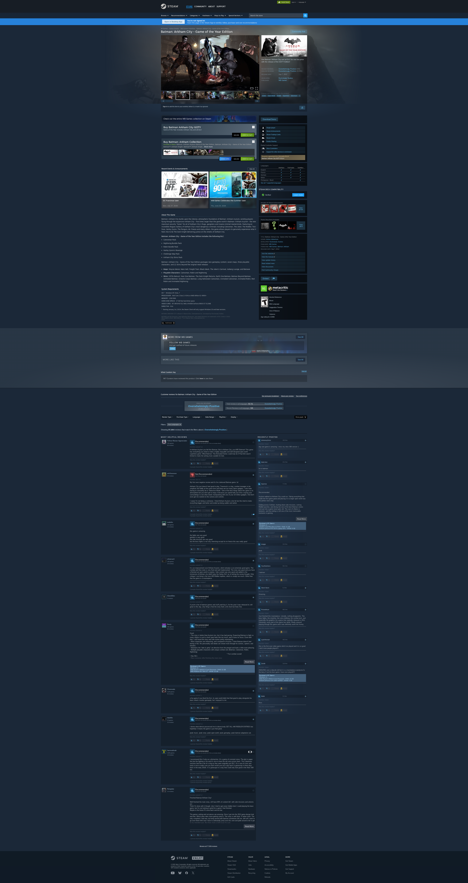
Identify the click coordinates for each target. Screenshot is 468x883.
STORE (189, 6)
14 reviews (170, 791)
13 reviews (170, 755)
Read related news (268, 263)
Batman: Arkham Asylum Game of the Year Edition (195, 144)
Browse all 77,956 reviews (208, 846)
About (211, 6)
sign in (294, 2)
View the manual (268, 257)
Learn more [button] (298, 195)
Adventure (294, 95)
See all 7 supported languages (271, 183)
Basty (169, 624)
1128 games (170, 691)
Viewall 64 (301, 208)
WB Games (283, 80)
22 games (170, 720)
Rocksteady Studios (286, 78)
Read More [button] (249, 662)
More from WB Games (180, 337)
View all (304, 371)
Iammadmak (171, 750)
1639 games (171, 753)
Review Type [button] (166, 417)
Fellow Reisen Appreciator (177, 441)
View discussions (267, 267)
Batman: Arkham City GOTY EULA (273, 158)
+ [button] (299, 95)
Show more (208, 147)
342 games (170, 627)
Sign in (165, 106)
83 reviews (170, 445)
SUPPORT (221, 6)
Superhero (286, 95)
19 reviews (170, 563)
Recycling (251, 873)
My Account (289, 873)
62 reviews (170, 629)
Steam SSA (231, 865)
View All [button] (252, 169)
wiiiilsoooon (172, 473)
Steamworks (231, 869)
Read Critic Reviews (279, 290)
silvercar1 (171, 559)
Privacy (267, 861)
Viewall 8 (301, 225)
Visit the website (268, 253)
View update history (268, 260)
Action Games (174, 28)
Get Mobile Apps (291, 865)
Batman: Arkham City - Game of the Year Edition (233, 144)
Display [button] (233, 417)
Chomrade (171, 689)
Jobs (250, 865)
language (301, 2)
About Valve (252, 861)
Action (264, 95)
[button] (165, 15)
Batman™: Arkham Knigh (193, 147)
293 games (170, 443)
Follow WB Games (179, 342)
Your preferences (301, 396)
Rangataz (170, 789)
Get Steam (289, 861)
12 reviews (170, 527)
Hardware (251, 869)
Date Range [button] (209, 417)
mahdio (170, 522)
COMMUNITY (200, 6)
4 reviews (170, 598)
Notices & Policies (271, 869)
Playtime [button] (222, 417)
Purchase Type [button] (182, 417)
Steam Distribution (233, 873)
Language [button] (196, 417)
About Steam (232, 861)
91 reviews (170, 694)
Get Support (289, 869)
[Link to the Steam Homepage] (170, 8)
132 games (170, 524)
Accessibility (269, 865)
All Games (164, 28)
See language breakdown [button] (270, 396)
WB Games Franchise (187, 28)
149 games (170, 561)
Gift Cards (231, 877)
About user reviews (287, 396)
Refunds (267, 877)
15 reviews (170, 722)
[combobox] (276, 15)
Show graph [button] (299, 417)
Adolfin (170, 718)
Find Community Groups (270, 270)
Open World (271, 95)
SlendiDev (171, 596)
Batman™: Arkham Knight (173, 147)
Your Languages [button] (173, 424)
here (201, 378)
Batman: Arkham (283, 247)
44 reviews (170, 476)
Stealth (279, 95)
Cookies (267, 873)
